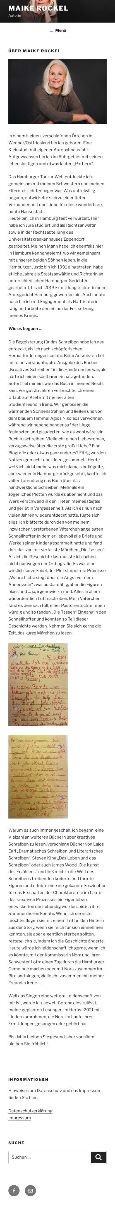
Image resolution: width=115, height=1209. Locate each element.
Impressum (19, 1117)
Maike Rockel (38, 8)
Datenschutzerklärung (30, 1110)
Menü (60, 30)
